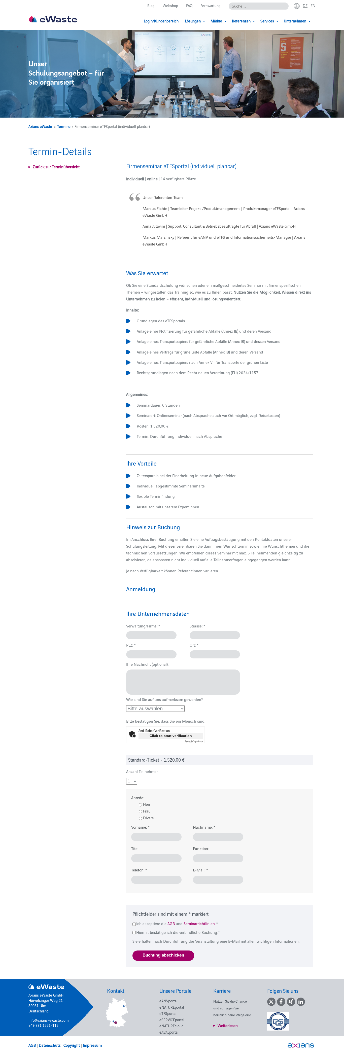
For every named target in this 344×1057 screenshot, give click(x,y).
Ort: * (194, 645)
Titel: (135, 848)
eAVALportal (169, 1032)
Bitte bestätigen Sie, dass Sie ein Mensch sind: (165, 721)
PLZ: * (131, 645)
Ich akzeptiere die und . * (177, 923)
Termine (64, 126)
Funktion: (201, 848)
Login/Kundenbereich (161, 20)
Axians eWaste (40, 126)
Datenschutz (49, 1045)
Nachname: (204, 827)
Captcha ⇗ (194, 741)
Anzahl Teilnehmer (142, 771)
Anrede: (137, 797)
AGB (171, 923)
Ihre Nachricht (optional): (147, 664)
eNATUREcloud (171, 1025)
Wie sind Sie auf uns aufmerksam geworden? (164, 699)
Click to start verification (171, 736)
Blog (151, 5)
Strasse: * (197, 625)
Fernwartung (210, 5)
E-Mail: (200, 869)
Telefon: (139, 869)
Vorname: (140, 827)
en (313, 5)
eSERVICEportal (171, 1019)
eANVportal (168, 1000)
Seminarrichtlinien (199, 923)
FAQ (189, 5)
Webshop (170, 5)
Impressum (92, 1045)
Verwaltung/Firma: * (143, 625)
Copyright (71, 1045)
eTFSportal (168, 1013)
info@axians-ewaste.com (48, 1020)
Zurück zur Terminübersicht (56, 166)
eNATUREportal (171, 1007)
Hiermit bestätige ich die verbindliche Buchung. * (178, 932)
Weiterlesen (228, 1025)
